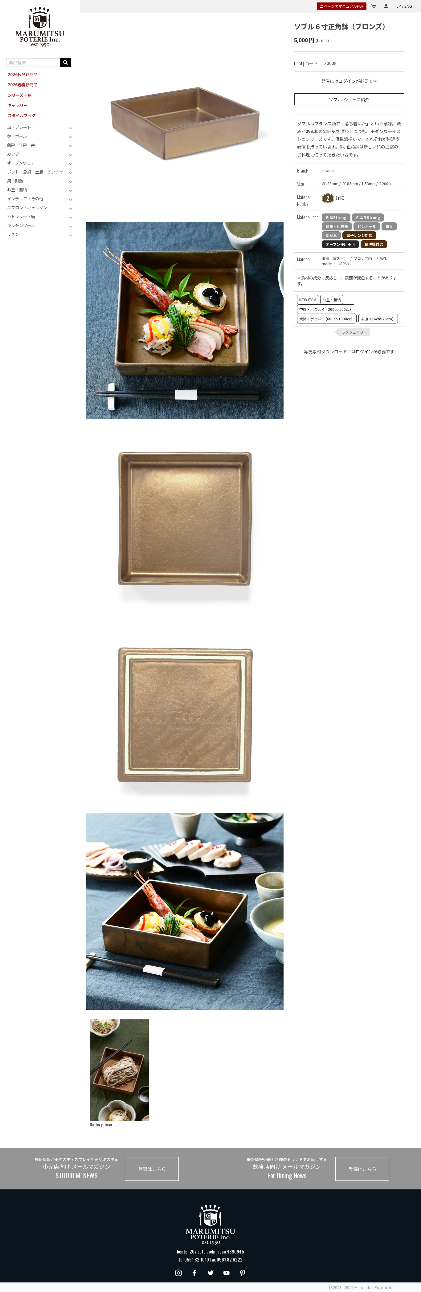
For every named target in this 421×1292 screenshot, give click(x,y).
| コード (306, 63)
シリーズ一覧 (19, 95)
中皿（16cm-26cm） (378, 318)
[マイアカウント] (386, 6)
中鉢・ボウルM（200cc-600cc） (326, 309)
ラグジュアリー (354, 332)
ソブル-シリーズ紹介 (349, 99)
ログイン (347, 81)
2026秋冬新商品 (23, 74)
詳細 (340, 198)
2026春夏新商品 (23, 84)
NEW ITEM (307, 299)
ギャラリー (18, 105)
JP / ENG (404, 6)
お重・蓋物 (331, 299)
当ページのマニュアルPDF (342, 6)
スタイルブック (22, 115)
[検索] (65, 62)
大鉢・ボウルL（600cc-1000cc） (326, 318)
